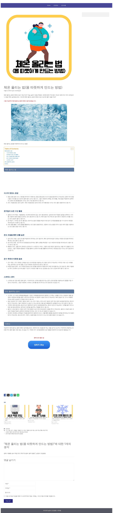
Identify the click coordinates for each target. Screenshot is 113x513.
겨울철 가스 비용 (21, 430)
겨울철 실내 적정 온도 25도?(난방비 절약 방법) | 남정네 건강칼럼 (26, 453)
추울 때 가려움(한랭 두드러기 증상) (37, 418)
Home (48, 5)
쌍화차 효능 (39, 345)
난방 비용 (37, 430)
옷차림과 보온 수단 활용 (12, 154)
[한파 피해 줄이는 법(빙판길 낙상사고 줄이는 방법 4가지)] (62, 411)
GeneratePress (65, 510)
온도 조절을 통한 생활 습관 (13, 156)
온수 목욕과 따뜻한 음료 (12, 158)
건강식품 (63, 5)
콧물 (41, 430)
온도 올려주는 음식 (10, 162)
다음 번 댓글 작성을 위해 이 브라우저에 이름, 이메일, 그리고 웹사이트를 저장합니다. (30, 496)
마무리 (6, 164)
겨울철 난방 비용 (30, 430)
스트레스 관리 (10, 160)
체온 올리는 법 (8, 151)
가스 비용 (8, 430)
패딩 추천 (45, 430)
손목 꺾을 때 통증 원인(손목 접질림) (14, 433)
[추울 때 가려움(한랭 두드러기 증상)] (39, 411)
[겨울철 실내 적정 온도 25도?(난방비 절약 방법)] (15, 411)
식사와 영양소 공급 (11, 152)
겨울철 (15, 430)
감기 (12, 430)
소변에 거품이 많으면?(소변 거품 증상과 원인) (17, 432)
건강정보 (56, 5)
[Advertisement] (39, 181)
